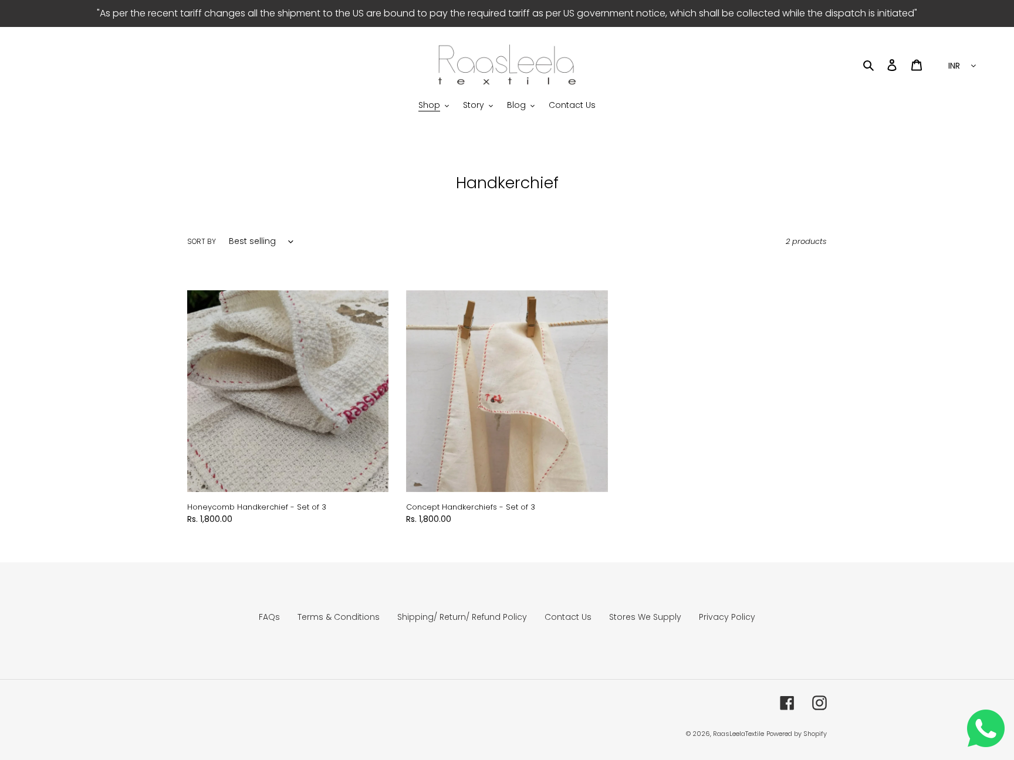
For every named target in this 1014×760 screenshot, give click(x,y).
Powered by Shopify (796, 733)
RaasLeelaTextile (738, 733)
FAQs (269, 617)
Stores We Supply (645, 617)
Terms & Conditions (339, 617)
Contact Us (568, 617)
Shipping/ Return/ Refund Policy (462, 617)
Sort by (201, 241)
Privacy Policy (727, 617)
